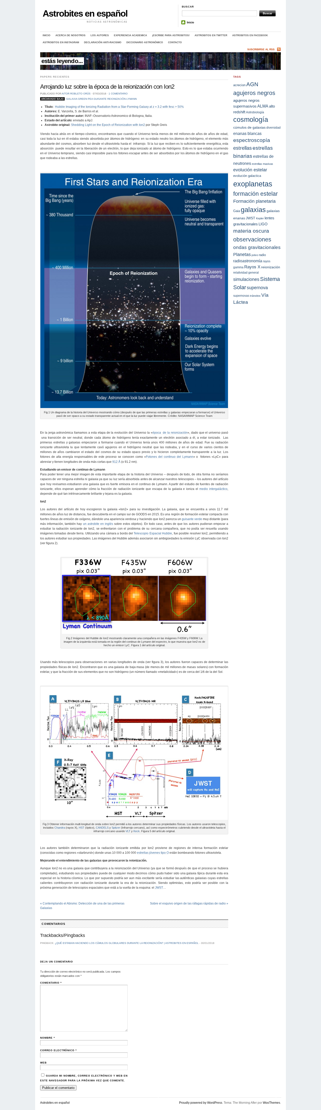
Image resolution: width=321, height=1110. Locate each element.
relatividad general (246, 272)
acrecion (239, 85)
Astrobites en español (85, 13)
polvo (255, 255)
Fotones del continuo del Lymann (169, 457)
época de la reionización (170, 432)
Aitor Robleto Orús (76, 93)
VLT (128, 831)
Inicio (190, 22)
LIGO (263, 224)
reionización (270, 267)
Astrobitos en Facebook (250, 35)
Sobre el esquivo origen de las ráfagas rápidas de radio (189, 903)
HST (81, 827)
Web (43, 1062)
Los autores (100, 35)
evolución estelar (250, 169)
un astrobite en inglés (98, 524)
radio (262, 255)
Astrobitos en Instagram (61, 42)
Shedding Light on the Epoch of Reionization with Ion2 (108, 125)
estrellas (242, 148)
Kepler (260, 218)
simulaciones (246, 279)
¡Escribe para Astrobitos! (171, 35)
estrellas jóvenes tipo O (153, 852)
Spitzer (116, 827)
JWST (158, 887)
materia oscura (251, 231)
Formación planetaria (254, 201)
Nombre (47, 1037)
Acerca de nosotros (70, 35)
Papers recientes (54, 76)
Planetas (242, 254)
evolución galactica (247, 176)
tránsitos (255, 295)
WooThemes (271, 1102)
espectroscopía (251, 140)
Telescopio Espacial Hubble (153, 533)
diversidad (273, 127)
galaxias (253, 210)
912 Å (116, 462)
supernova (257, 287)
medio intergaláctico (213, 489)
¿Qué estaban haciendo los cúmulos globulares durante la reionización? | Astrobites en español (127, 943)
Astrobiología (255, 112)
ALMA (262, 106)
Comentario (51, 982)
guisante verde (192, 519)
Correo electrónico (58, 1050)
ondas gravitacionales (257, 247)
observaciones (252, 239)
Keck (136, 831)
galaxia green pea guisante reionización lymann (101, 98)
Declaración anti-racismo (102, 42)
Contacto (175, 42)
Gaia (236, 211)
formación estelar (255, 193)
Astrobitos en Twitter (211, 35)
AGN (252, 84)
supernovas (241, 295)
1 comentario (118, 93)
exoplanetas (252, 184)
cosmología (250, 119)
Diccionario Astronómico (144, 42)
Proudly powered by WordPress (200, 1102)
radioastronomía (247, 261)
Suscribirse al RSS (261, 49)
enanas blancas (247, 133)
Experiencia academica (130, 35)
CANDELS (102, 827)
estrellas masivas (262, 163)
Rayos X (252, 267)
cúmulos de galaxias (249, 127)
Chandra (59, 827)
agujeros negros (254, 93)
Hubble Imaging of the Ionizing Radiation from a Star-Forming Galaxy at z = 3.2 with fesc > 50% (119, 107)
